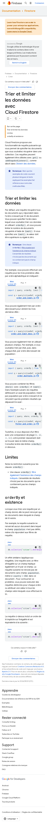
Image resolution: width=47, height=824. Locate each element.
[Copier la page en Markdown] (16, 118)
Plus (22, 283)
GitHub (5, 711)
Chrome (5, 789)
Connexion (39, 3)
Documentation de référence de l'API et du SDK (21, 699)
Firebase (8, 74)
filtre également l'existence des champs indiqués (25, 475)
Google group (7, 757)
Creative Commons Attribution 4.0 (31, 666)
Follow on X (6, 730)
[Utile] (33, 82)
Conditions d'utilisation (11, 812)
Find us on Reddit (9, 726)
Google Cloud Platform (11, 798)
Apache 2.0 (6, 672)
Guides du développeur (11, 695)
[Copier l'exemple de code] (40, 288)
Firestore (29, 11)
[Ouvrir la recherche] (25, 3)
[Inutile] (37, 82)
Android (5, 785)
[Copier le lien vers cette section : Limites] (20, 457)
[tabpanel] (23, 294)
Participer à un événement (12, 738)
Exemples (6, 703)
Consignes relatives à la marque (14, 765)
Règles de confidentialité (32, 812)
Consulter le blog (8, 722)
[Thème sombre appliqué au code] (36, 288)
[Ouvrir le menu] (4, 3)
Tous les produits (8, 802)
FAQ (4, 769)
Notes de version (8, 761)
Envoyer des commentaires (20, 87)
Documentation (11, 11)
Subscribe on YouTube (10, 734)
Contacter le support (10, 749)
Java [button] (9, 542)
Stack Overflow (8, 753)
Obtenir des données (25, 163)
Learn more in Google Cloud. (19, 31)
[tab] (11, 283)
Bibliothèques (7, 707)
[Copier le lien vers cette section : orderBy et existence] (24, 502)
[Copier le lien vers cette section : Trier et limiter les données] (23, 203)
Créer (10, 77)
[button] (11, 283)
